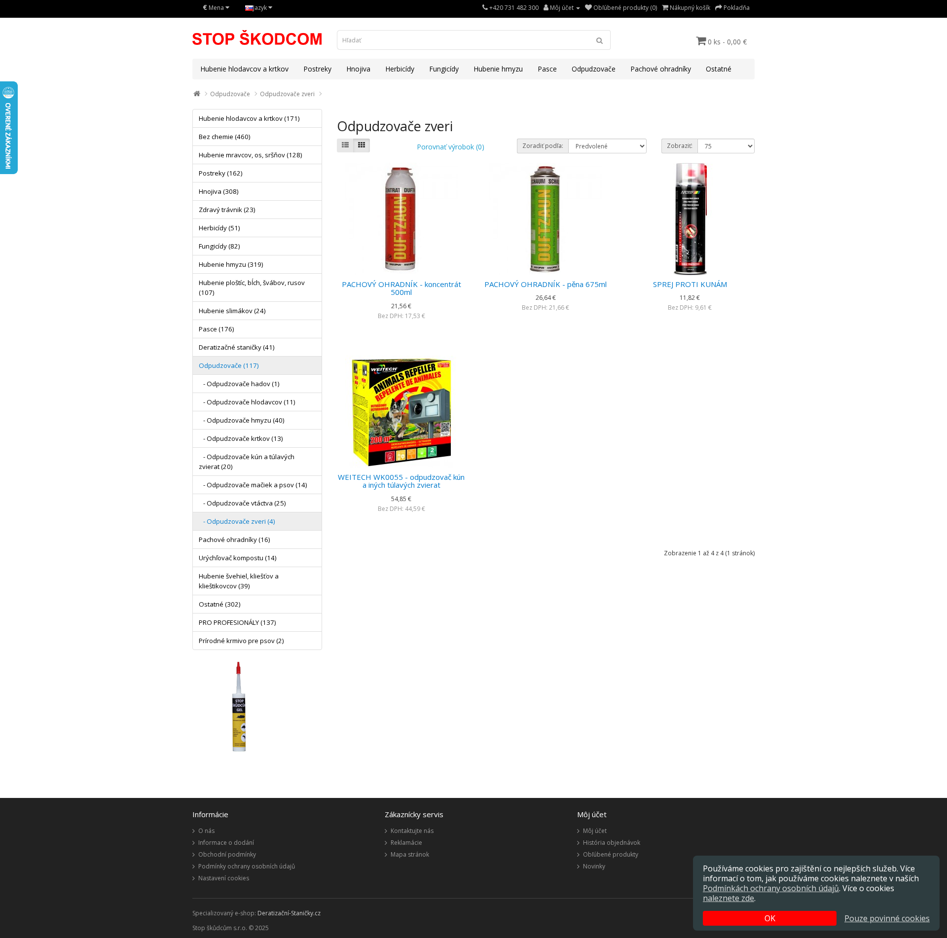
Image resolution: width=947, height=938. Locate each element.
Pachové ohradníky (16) (234, 539)
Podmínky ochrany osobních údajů (246, 866)
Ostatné (718, 68)
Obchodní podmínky (227, 854)
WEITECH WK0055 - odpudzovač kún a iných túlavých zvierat (401, 481)
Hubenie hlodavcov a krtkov (244, 68)
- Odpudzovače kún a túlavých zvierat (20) (246, 461)
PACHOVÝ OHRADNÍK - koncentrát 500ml (401, 288)
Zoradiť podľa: (542, 146)
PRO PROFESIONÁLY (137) (237, 622)
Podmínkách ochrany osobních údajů (771, 888)
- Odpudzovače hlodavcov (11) (247, 401)
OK (770, 918)
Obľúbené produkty (610, 854)
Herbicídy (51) (219, 227)
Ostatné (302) (220, 604)
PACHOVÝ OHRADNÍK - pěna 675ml (545, 284)
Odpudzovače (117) (229, 365)
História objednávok (611, 842)
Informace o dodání (226, 842)
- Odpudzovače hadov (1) (239, 383)
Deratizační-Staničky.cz (289, 913)
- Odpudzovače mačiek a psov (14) (253, 484)
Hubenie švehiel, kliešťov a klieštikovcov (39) (239, 581)
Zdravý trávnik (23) (227, 209)
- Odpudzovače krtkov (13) (241, 438)
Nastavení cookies (223, 878)
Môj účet (595, 831)
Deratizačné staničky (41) (237, 347)
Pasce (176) (216, 329)
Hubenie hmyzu (498, 68)
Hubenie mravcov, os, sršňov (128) (250, 154)
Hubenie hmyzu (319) (231, 264)
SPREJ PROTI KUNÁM (690, 284)
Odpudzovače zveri (287, 94)
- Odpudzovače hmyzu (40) (242, 420)
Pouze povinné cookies (887, 918)
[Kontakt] (485, 7)
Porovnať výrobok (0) (450, 146)
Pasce (547, 68)
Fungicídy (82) (219, 246)
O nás (206, 831)
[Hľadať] (600, 40)
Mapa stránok (410, 854)
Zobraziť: (679, 146)
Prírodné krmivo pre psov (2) (241, 640)
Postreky (317, 68)
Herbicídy (399, 68)
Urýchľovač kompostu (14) (238, 557)
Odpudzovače (594, 68)
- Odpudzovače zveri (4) (237, 521)
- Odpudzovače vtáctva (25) (242, 503)
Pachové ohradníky (660, 68)
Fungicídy (444, 68)
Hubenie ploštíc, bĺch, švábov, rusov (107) (252, 287)
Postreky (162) (221, 173)
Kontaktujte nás (412, 831)
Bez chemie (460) (225, 136)
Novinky (594, 866)
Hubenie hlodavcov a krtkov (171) (249, 118)
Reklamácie (406, 842)
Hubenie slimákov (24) (232, 310)
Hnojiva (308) (219, 191)
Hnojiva (358, 68)
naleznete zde (728, 898)
